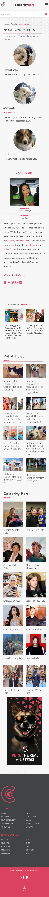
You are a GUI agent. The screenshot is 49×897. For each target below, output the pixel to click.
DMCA (28, 820)
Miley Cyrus (9, 249)
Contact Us (31, 817)
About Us (5, 827)
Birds (28, 846)
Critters (30, 850)
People (13, 24)
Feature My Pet (8, 820)
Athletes (5, 846)
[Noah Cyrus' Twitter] (12, 282)
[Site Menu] (46, 4)
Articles (5, 817)
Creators (5, 850)
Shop (28, 813)
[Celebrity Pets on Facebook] (26, 877)
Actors (4, 840)
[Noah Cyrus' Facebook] (8, 282)
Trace (26, 244)
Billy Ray (10, 240)
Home (6, 24)
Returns (29, 827)
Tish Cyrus (25, 240)
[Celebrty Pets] (24, 5)
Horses (29, 853)
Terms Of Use (7, 823)
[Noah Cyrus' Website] (4, 282)
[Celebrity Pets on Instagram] (22, 877)
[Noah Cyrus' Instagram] (16, 282)
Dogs (28, 840)
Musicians (24, 218)
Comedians (6, 853)
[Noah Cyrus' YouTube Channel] (20, 282)
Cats (28, 843)
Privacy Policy (32, 823)
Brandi (33, 244)
